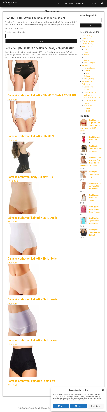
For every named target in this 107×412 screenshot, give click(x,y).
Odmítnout (78, 406)
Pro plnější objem (90, 100)
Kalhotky (80, 4)
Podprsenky (92, 4)
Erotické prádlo (87, 47)
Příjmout (61, 406)
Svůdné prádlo (10, 2)
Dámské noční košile (89, 41)
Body (85, 49)
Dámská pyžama (87, 38)
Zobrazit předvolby (95, 406)
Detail (15, 99)
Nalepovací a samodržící (92, 98)
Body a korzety (87, 36)
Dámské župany (87, 44)
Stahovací (87, 76)
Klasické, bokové (89, 68)
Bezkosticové (88, 87)
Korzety (86, 52)
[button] (103, 390)
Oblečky (86, 57)
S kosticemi (88, 106)
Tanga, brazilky (89, 79)
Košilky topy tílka (65, 4)
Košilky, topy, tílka (88, 82)
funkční (88, 73)
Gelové (86, 90)
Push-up (87, 103)
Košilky (86, 55)
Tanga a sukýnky (89, 63)
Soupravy (87, 60)
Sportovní (87, 71)
